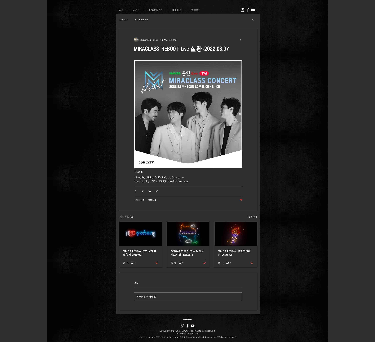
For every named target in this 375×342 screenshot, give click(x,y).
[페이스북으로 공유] (135, 191)
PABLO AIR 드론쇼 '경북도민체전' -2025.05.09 (234, 253)
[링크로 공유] (156, 191)
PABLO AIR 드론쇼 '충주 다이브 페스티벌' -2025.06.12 (187, 253)
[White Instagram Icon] (243, 10)
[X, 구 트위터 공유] (142, 191)
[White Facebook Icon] (248, 10)
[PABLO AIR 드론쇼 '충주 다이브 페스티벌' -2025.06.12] (188, 234)
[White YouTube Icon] (253, 10)
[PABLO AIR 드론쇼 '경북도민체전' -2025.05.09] (235, 234)
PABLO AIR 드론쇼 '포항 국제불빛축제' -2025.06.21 (139, 253)
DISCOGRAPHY (140, 19)
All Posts (123, 19)
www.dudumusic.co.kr (188, 333)
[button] (253, 20)
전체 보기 (252, 216)
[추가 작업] (240, 40)
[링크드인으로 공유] (149, 191)
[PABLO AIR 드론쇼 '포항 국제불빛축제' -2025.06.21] (140, 234)
